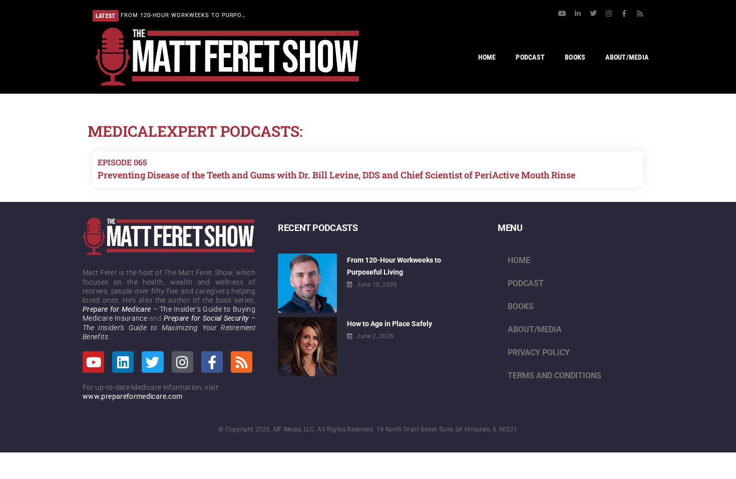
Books (521, 306)
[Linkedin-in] (577, 13)
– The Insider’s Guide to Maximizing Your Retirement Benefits (169, 327)
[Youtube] (562, 13)
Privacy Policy (539, 352)
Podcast (526, 283)
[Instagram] (608, 13)
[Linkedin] (123, 362)
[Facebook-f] (624, 13)
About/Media (535, 329)
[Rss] (639, 13)
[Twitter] (593, 13)
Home (519, 260)
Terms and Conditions (554, 375)
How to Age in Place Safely (389, 324)
